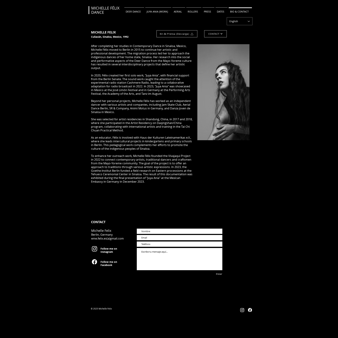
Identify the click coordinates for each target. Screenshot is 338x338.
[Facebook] (94, 261)
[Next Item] (243, 92)
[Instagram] (94, 248)
